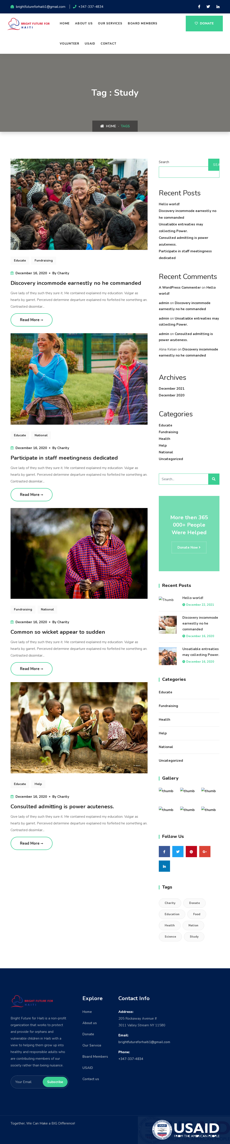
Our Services (110, 24)
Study (194, 937)
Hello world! (169, 204)
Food (196, 914)
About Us (84, 24)
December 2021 (171, 388)
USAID (90, 44)
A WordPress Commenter (180, 287)
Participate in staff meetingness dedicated (64, 457)
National (166, 452)
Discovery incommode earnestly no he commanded (76, 283)
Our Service (91, 1045)
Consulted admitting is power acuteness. (62, 806)
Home (65, 24)
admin (164, 303)
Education (172, 914)
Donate (206, 23)
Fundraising (168, 432)
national (41, 435)
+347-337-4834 (130, 1059)
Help (163, 445)
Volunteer (69, 44)
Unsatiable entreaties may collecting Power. (200, 652)
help (38, 784)
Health (164, 439)
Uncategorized (171, 459)
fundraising (44, 260)
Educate (165, 425)
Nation (193, 925)
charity (63, 273)
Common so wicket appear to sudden (58, 632)
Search (164, 162)
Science (170, 937)
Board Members (95, 1056)
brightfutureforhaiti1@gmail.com (144, 1042)
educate (20, 260)
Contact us (90, 1079)
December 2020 (171, 395)
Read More (30, 319)
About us (89, 1023)
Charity (170, 903)
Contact (108, 44)
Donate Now (188, 547)
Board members (142, 24)
